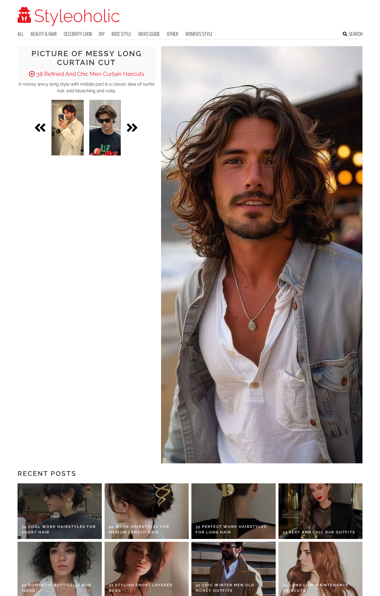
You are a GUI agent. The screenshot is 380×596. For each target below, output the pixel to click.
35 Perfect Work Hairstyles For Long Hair (231, 529)
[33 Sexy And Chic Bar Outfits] (320, 511)
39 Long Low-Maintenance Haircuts (316, 588)
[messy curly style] (68, 127)
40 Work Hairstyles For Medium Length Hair (139, 529)
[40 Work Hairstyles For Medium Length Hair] (147, 511)
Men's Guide (149, 33)
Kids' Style (121, 33)
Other (172, 33)
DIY (102, 33)
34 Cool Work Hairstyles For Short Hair (59, 529)
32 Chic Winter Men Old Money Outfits (225, 588)
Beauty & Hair (44, 33)
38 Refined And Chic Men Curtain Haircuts (89, 74)
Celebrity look (78, 33)
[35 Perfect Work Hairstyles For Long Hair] (233, 511)
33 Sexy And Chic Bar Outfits (319, 532)
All (21, 33)
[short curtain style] (105, 127)
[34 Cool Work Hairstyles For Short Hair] (60, 511)
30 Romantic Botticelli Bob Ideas (56, 588)
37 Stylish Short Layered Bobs (141, 588)
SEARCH (355, 33)
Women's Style (199, 33)
